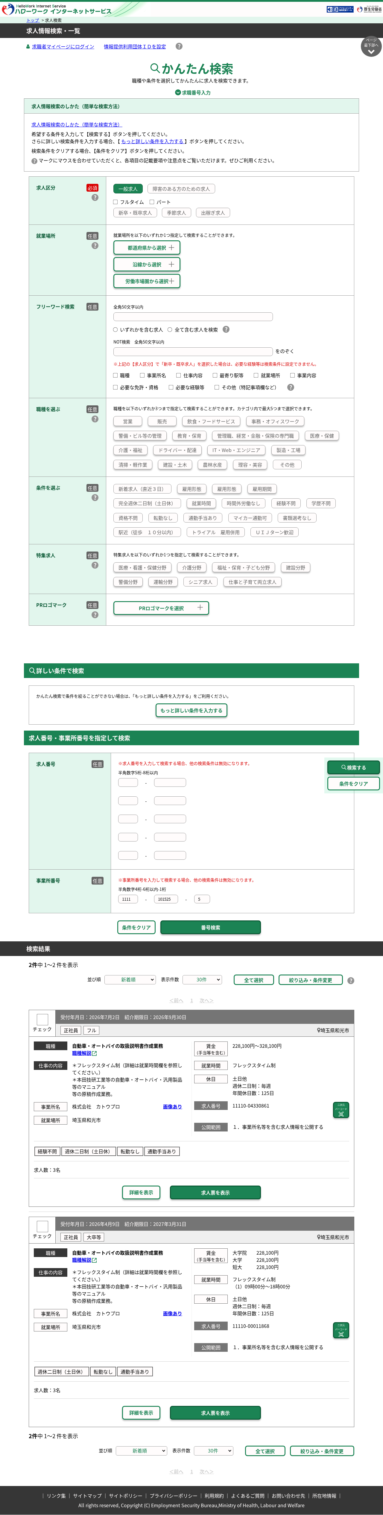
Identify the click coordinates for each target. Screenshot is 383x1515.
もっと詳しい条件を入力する (153, 141)
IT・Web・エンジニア (236, 449)
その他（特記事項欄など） (251, 387)
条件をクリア (136, 927)
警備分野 (128, 581)
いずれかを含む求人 (141, 329)
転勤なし (163, 517)
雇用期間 (262, 488)
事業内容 (309, 375)
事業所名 (159, 375)
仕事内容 (195, 375)
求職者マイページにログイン (63, 46)
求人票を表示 (215, 1192)
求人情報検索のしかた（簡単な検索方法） (76, 124)
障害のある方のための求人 (181, 188)
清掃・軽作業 (132, 464)
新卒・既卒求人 (135, 212)
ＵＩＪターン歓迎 (275, 532)
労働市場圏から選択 (146, 281)
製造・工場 (288, 449)
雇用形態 (191, 488)
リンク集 (56, 1495)
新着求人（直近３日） (142, 488)
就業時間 (201, 503)
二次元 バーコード (341, 1107)
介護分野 (191, 567)
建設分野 (295, 567)
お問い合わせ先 (288, 1495)
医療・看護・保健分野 (142, 567)
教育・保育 (189, 435)
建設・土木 (175, 464)
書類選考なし (297, 517)
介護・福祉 (130, 449)
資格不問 (128, 517)
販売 (162, 421)
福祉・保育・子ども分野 (243, 567)
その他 (287, 464)
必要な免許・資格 (141, 387)
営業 (128, 421)
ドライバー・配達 (177, 449)
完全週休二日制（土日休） (147, 503)
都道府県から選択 (147, 247)
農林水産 (212, 464)
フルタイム (132, 201)
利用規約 (214, 1495)
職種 (127, 375)
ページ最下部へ (371, 42)
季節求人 (176, 212)
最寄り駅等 (234, 375)
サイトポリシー (125, 1495)
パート (163, 201)
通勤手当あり (203, 517)
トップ (33, 20)
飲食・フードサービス (211, 421)
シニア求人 (200, 581)
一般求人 (128, 188)
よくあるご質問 (248, 1495)
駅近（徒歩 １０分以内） (147, 532)
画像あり (172, 1106)
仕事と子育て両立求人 (252, 581)
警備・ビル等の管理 (140, 435)
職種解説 (81, 1052)
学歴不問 (321, 503)
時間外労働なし (243, 503)
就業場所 (273, 375)
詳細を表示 (141, 1192)
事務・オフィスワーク (275, 421)
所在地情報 (324, 1495)
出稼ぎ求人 (213, 212)
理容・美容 (250, 464)
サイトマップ (87, 1495)
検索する (356, 767)
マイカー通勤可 (250, 517)
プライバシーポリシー (173, 1495)
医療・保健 (322, 435)
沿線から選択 (147, 264)
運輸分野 (163, 581)
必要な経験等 (192, 387)
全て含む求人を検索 (196, 329)
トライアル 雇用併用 (216, 532)
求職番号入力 (191, 92)
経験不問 (286, 503)
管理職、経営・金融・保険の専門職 (255, 435)
